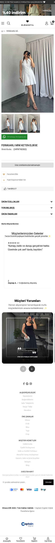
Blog (27, 465)
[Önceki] (23, 369)
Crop (27, 434)
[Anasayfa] (4, 31)
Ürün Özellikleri (10, 202)
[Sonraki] (32, 369)
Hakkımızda (27, 444)
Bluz (27, 427)
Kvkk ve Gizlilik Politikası (27, 451)
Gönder (48, 482)
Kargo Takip (27, 407)
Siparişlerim (27, 396)
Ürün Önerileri (9, 214)
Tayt (27, 431)
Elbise (27, 420)
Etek (27, 424)
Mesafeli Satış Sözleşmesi (27, 455)
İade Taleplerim (27, 403)
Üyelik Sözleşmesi (27, 448)
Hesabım (27, 410)
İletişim (28, 462)
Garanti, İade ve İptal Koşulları (27, 458)
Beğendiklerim (27, 400)
